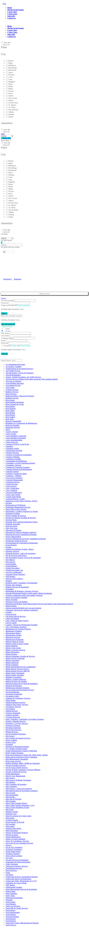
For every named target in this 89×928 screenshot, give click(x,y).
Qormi (10, 96)
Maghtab (11, 82)
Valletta (11, 112)
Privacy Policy (25, 346)
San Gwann (12, 98)
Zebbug (11, 114)
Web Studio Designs (69, 287)
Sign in (4, 313)
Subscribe (11, 16)
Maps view (6, 138)
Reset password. (24, 305)
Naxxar (11, 91)
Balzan (10, 61)
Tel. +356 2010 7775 (11, 274)
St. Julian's (12, 105)
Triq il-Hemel (13, 110)
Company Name (7, 338)
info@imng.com (14, 270)
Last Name (5, 336)
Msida (10, 89)
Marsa (10, 84)
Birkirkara (12, 65)
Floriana (11, 75)
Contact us (11, 18)
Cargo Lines (12, 12)
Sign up (4, 354)
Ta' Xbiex (12, 107)
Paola (10, 93)
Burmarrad (12, 70)
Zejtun (10, 117)
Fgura (10, 72)
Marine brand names (15, 10)
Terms (14, 346)
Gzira (10, 77)
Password (4, 303)
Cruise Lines (12, 14)
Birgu (10, 63)
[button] (35, 22)
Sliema (10, 100)
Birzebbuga (12, 68)
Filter (3, 134)
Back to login (7, 326)
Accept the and (17, 346)
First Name (5, 333)
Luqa (10, 79)
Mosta (10, 86)
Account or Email (7, 300)
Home (9, 8)
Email (3, 341)
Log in (3, 298)
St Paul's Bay (13, 103)
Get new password (8, 324)
